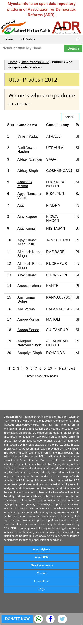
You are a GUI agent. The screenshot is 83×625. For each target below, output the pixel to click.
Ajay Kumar (26, 228)
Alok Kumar (26, 275)
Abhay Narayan (29, 159)
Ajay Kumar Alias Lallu (26, 242)
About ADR (41, 557)
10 (50, 368)
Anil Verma (26, 309)
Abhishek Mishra (24, 184)
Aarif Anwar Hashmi (26, 150)
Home (8, 39)
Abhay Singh (27, 171)
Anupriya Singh (29, 353)
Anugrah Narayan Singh (29, 343)
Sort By (69, 117)
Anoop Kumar (28, 319)
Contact (41, 573)
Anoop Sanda (28, 330)
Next (63, 368)
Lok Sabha (27, 39)
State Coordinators (41, 565)
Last (72, 368)
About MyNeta (41, 549)
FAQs (41, 589)
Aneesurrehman (30, 286)
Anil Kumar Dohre (26, 299)
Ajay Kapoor (27, 217)
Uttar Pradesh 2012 (35, 62)
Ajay (21, 205)
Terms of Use (41, 581)
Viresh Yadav (28, 136)
